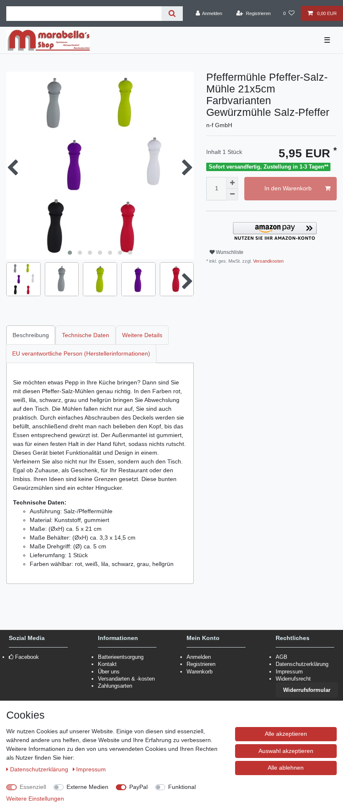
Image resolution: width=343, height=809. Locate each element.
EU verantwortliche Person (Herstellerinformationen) (81, 353)
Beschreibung (31, 335)
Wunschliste (229, 252)
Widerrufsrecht (293, 679)
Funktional (182, 786)
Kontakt (107, 664)
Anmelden (199, 657)
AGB (281, 657)
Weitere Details (142, 335)
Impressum (289, 671)
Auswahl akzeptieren (286, 751)
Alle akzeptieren (286, 733)
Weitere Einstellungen (35, 798)
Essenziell (33, 786)
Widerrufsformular (306, 690)
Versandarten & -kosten (126, 679)
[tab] (31, 334)
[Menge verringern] (232, 194)
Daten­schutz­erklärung (40, 769)
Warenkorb (199, 671)
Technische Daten (85, 335)
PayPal (138, 786)
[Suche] (172, 13)
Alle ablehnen (286, 767)
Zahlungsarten (115, 686)
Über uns (109, 671)
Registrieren (201, 664)
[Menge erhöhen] (232, 183)
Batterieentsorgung (120, 657)
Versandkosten (268, 261)
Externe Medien (87, 786)
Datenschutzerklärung (302, 664)
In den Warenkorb (288, 188)
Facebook (27, 657)
